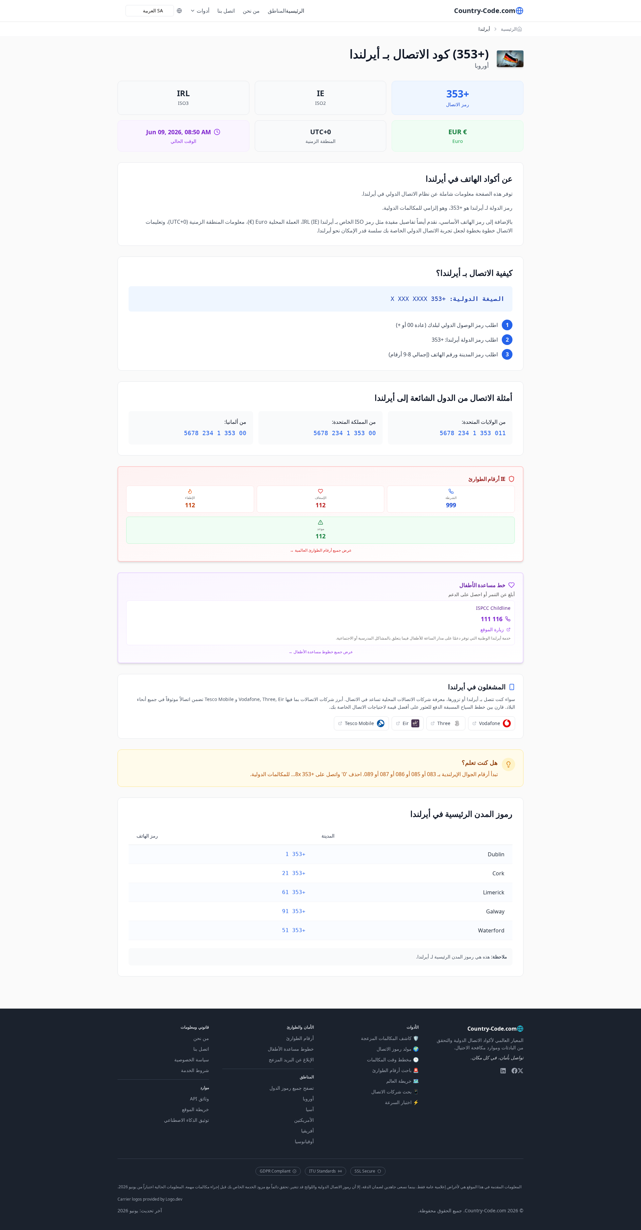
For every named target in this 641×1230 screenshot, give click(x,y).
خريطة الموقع (195, 1109)
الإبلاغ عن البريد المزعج (291, 1059)
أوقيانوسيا (304, 1141)
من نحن (251, 10)
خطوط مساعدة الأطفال (291, 1049)
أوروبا (308, 1098)
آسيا (310, 1109)
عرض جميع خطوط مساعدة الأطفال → (320, 652)
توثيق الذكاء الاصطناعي (186, 1120)
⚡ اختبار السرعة (402, 1102)
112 (320, 505)
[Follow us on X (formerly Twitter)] (520, 1071)
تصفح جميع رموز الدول (291, 1088)
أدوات (203, 10)
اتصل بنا (226, 10)
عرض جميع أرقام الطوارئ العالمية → (321, 550)
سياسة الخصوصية (191, 1059)
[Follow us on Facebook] (514, 1071)
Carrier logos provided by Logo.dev (150, 1199)
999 (451, 505)
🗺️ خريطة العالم (402, 1081)
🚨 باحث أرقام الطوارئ (395, 1070)
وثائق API (199, 1098)
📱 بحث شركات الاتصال (395, 1091)
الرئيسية (295, 10)
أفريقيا (307, 1130)
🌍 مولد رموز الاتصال (398, 1049)
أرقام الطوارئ (300, 1038)
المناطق (277, 10)
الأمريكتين (304, 1120)
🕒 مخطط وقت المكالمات (393, 1059)
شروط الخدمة (195, 1070)
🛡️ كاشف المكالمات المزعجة (390, 1038)
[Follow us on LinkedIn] (503, 1071)
